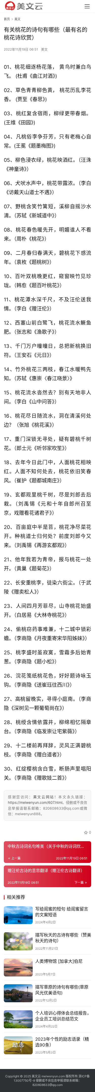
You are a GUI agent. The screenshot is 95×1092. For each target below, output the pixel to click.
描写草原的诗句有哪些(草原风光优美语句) (61, 990)
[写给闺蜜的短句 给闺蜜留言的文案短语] (18, 915)
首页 (7, 19)
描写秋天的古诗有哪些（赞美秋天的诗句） (63, 937)
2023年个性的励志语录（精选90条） (62, 1042)
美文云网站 (43, 797)
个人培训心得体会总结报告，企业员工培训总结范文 (63, 1016)
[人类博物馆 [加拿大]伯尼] (18, 967)
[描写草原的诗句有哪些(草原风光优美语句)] (18, 993)
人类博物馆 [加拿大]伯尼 (59, 961)
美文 (44, 49)
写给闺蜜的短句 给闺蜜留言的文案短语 (61, 911)
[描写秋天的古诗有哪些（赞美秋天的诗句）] (18, 941)
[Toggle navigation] (87, 6)
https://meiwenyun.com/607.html (35, 802)
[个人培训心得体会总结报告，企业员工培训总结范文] (18, 1019)
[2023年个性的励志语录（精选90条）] (18, 1045)
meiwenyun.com (53, 1076)
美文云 (36, 1076)
